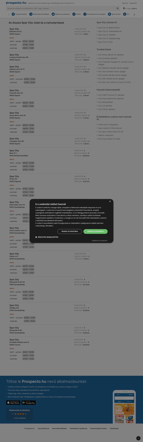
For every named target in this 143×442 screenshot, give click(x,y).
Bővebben (49, 226)
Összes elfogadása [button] (95, 231)
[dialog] (71, 221)
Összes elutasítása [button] (70, 231)
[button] (46, 237)
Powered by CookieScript (99, 241)
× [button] (110, 201)
